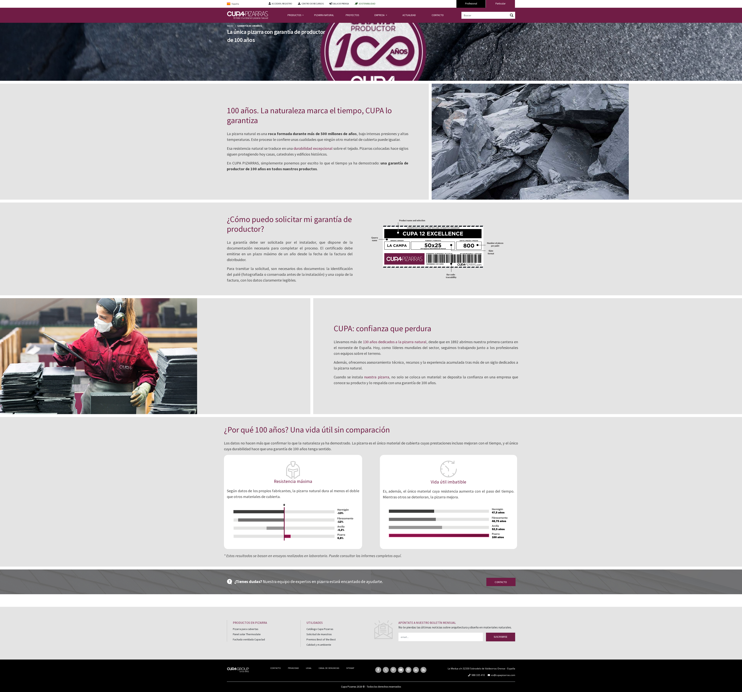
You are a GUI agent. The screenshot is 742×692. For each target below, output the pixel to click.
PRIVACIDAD (293, 668)
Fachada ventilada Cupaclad (249, 639)
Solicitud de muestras (319, 634)
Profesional (471, 3)
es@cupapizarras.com (503, 675)
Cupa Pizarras (348, 686)
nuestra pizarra (376, 377)
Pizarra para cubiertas (245, 629)
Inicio (230, 25)
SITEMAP (350, 668)
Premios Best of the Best (321, 639)
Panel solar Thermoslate (247, 634)
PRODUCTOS (295, 15)
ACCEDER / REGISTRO (282, 3)
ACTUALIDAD (409, 15)
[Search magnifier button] (511, 15)
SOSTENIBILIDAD (367, 3)
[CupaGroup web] (238, 669)
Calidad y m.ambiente (318, 644)
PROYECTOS (352, 15)
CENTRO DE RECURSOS (312, 3)
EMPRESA (379, 15)
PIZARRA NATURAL (324, 15)
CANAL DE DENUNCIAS (329, 668)
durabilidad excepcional (313, 148)
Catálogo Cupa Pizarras (319, 629)
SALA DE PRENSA (341, 3)
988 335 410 (478, 675)
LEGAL (308, 668)
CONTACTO (438, 15)
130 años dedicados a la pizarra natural (394, 341)
